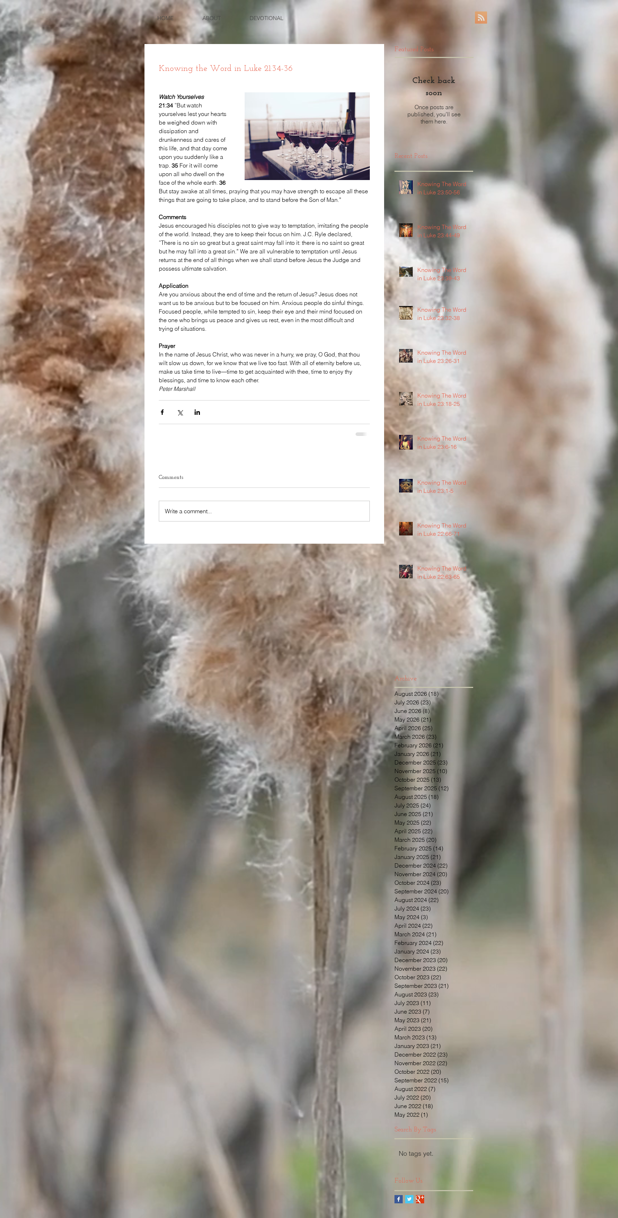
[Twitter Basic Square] (409, 1199)
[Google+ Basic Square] (420, 1199)
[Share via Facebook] (162, 412)
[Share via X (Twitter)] (179, 412)
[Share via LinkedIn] (197, 412)
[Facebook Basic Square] (398, 1199)
